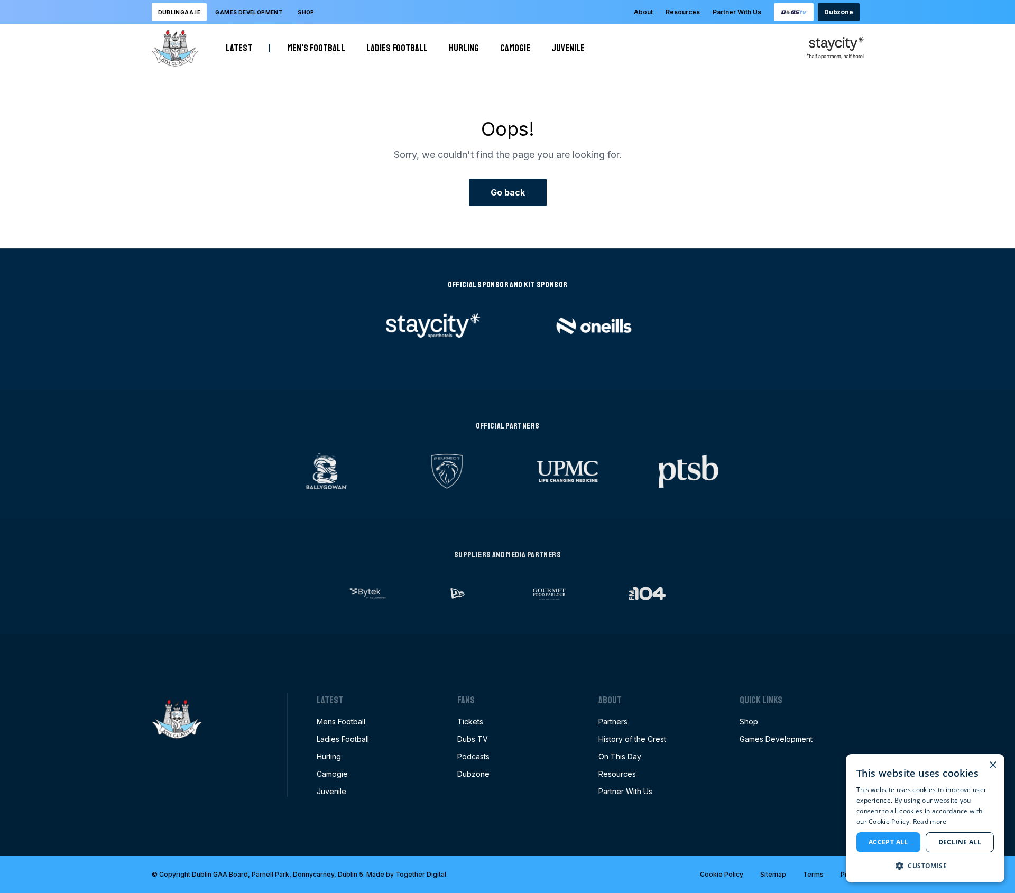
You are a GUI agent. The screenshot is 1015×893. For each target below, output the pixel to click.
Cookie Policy (721, 874)
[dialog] (925, 818)
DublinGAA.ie (179, 12)
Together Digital (420, 874)
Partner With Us (737, 12)
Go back (508, 192)
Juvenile (568, 48)
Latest (239, 48)
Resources (683, 12)
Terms (813, 874)
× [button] (992, 765)
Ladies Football (397, 48)
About (643, 12)
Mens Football (341, 721)
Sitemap (773, 874)
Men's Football (316, 48)
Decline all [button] (959, 842)
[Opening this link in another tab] (794, 12)
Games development (249, 12)
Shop (306, 12)
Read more (930, 821)
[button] (925, 865)
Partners (613, 721)
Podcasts (473, 756)
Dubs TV (472, 738)
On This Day (619, 756)
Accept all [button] (888, 842)
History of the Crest (632, 738)
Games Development (776, 738)
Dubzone (838, 12)
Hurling (464, 48)
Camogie (515, 48)
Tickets (470, 721)
